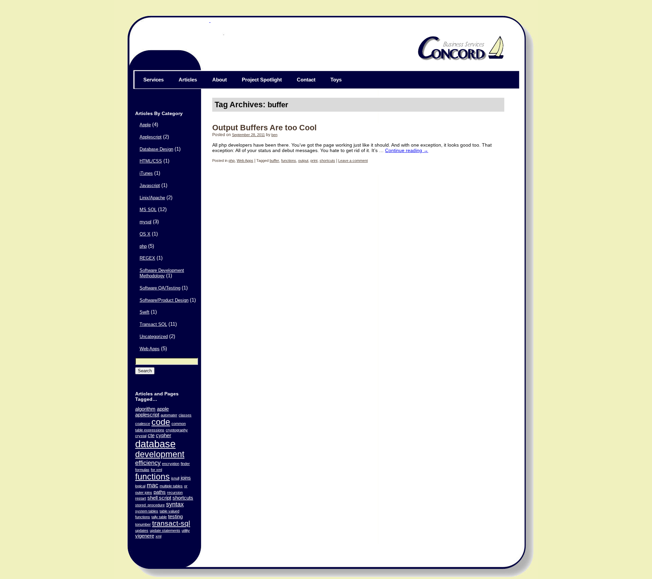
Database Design (156, 149)
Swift (144, 312)
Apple (145, 125)
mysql (145, 222)
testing (175, 516)
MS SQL (148, 209)
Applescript (151, 137)
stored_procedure (150, 505)
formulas (142, 470)
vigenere (144, 536)
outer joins (143, 492)
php (143, 246)
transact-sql (171, 523)
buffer (274, 160)
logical (140, 486)
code (160, 422)
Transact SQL (153, 324)
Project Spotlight (262, 79)
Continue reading (406, 150)
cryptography (177, 430)
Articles (188, 79)
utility (186, 530)
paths (159, 492)
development (159, 454)
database (155, 443)
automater (169, 415)
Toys (336, 79)
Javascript (150, 185)
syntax (175, 504)
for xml (156, 470)
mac (152, 485)
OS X (145, 234)
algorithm (145, 409)
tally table (159, 517)
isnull (175, 478)
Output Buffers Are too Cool (264, 127)
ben (274, 135)
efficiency (148, 462)
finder (185, 464)
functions (152, 476)
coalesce (142, 424)
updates (141, 530)
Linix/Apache (152, 197)
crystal (140, 436)
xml (158, 536)
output (303, 160)
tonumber (143, 524)
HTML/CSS (151, 161)
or (185, 486)
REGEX (147, 258)
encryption (170, 464)
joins (186, 478)
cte (151, 435)
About (219, 79)
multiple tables (171, 486)
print (314, 160)
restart (140, 498)
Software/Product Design (164, 300)
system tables (146, 511)
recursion (175, 492)
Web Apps (150, 349)
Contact (306, 79)
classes (185, 415)
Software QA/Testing (160, 288)
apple (163, 409)
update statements (165, 530)
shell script (159, 498)
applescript (147, 414)
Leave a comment (353, 160)
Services (153, 79)
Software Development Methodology (162, 273)
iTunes (146, 173)
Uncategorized (154, 336)
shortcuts (183, 498)
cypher (163, 435)
